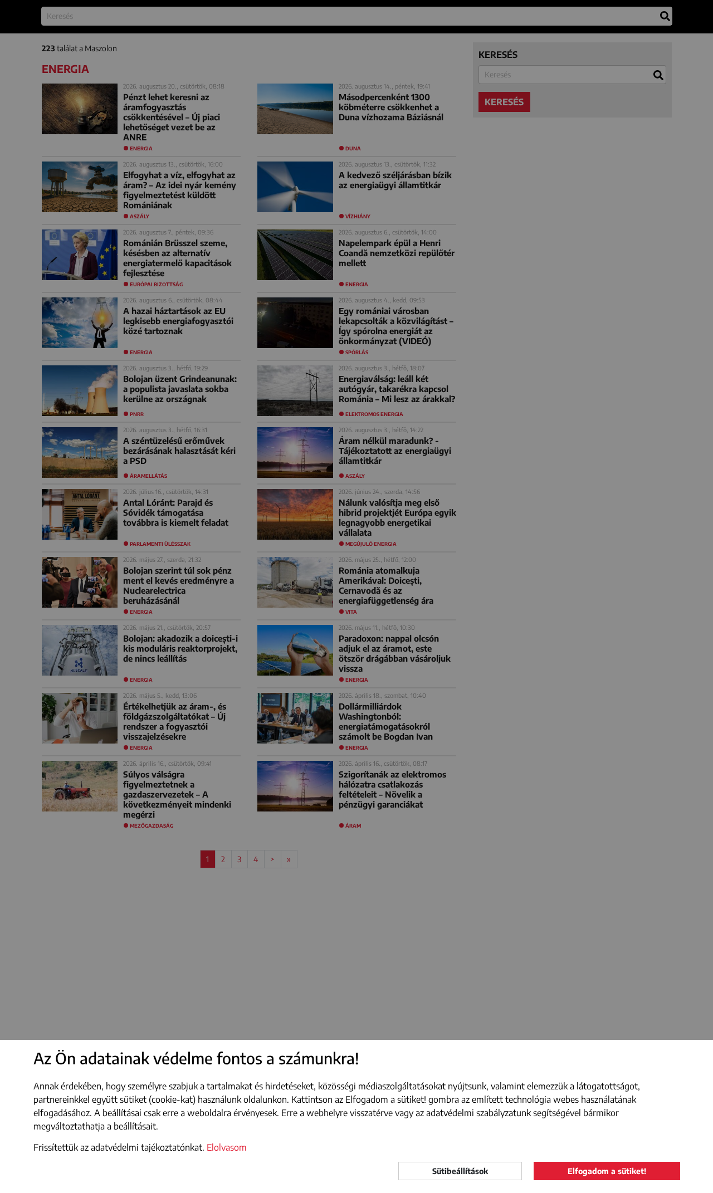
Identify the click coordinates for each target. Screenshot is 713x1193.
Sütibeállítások (460, 1171)
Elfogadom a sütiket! (607, 1171)
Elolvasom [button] (227, 1147)
